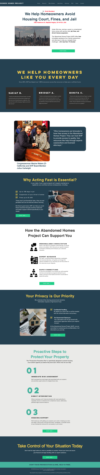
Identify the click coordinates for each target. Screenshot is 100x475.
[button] (38, 3)
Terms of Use (67, 472)
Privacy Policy (60, 472)
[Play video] (32, 36)
